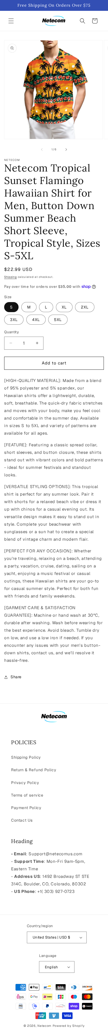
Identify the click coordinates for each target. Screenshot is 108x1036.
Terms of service (27, 795)
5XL (58, 319)
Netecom (44, 1026)
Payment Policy (26, 807)
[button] (11, 21)
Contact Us (22, 820)
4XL (36, 319)
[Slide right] (66, 149)
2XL (85, 307)
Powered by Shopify (69, 1026)
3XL (14, 319)
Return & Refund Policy (33, 769)
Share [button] (16, 676)
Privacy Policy (25, 782)
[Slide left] (42, 149)
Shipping (10, 277)
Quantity (11, 332)
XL (64, 307)
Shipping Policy (26, 757)
